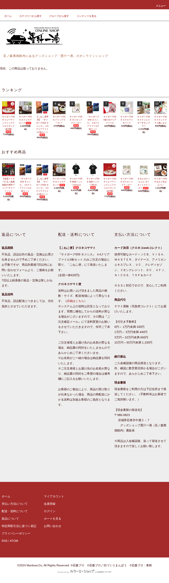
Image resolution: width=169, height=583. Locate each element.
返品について (10, 518)
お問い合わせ (52, 526)
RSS (4, 540)
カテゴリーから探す (30, 16)
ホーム (8, 16)
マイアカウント (54, 496)
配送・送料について (15, 511)
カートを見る (52, 518)
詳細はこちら (75, 301)
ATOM (14, 540)
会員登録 (49, 503)
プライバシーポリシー (16, 533)
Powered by (63, 572)
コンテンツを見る (86, 16)
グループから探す (59, 16)
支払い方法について (15, 503)
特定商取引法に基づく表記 (19, 526)
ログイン (49, 511)
